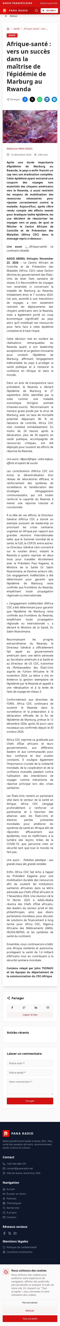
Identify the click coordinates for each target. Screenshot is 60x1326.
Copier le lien (30, 1014)
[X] (9, 1233)
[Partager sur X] (32, 99)
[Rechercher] (36, 11)
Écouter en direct (16, 1193)
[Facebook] (4, 1233)
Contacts (11, 1217)
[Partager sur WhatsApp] (39, 99)
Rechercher (13, 1207)
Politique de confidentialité (22, 1247)
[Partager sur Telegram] (54, 99)
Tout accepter (30, 1318)
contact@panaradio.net (20, 1168)
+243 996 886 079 (16, 1163)
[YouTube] (15, 1233)
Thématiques (14, 1203)
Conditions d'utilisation (19, 1252)
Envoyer (30, 1100)
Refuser (30, 1310)
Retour (14, 16)
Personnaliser (30, 1302)
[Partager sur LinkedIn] (47, 99)
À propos (12, 1212)
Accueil (11, 1189)
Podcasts (11, 1198)
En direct (51, 10)
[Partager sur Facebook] (25, 99)
